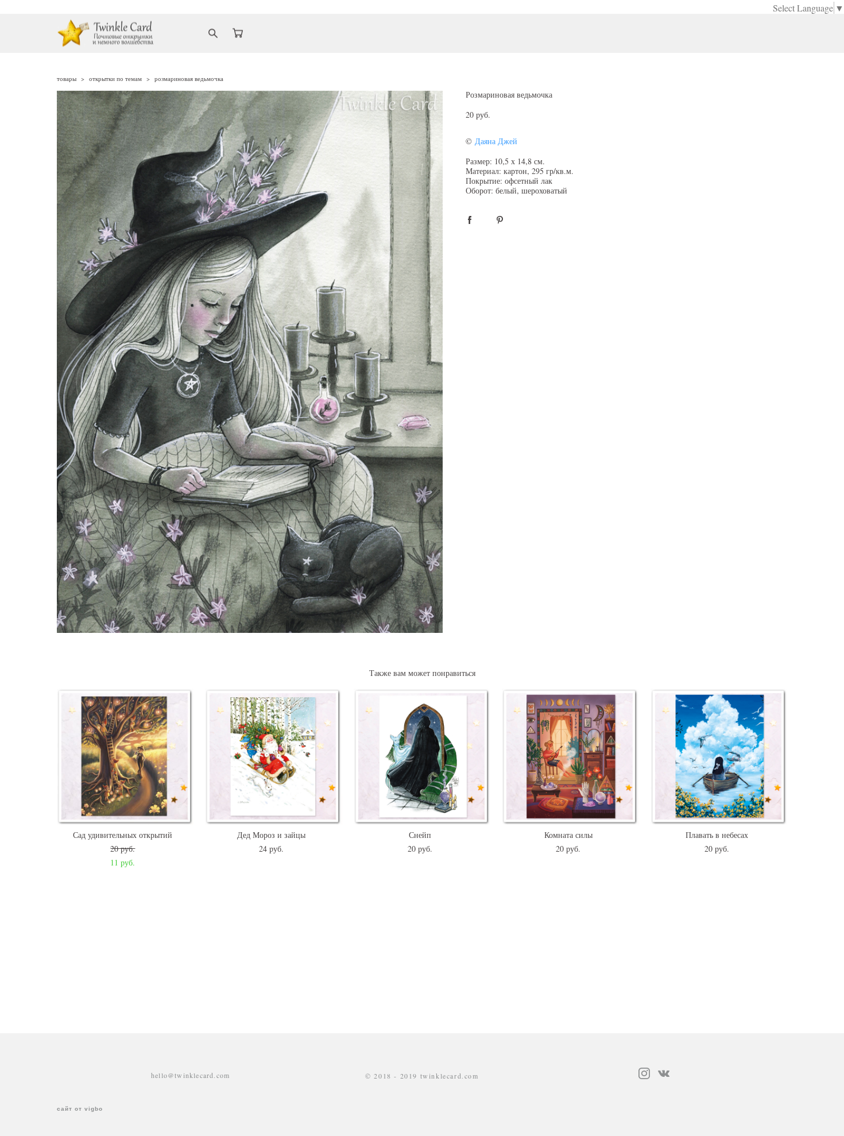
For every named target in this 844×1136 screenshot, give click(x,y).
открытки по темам (115, 78)
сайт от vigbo (80, 1109)
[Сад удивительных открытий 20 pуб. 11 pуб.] (125, 757)
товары (66, 78)
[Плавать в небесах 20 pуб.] (719, 757)
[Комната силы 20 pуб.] (570, 757)
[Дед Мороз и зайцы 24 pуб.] (273, 757)
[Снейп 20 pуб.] (422, 757)
